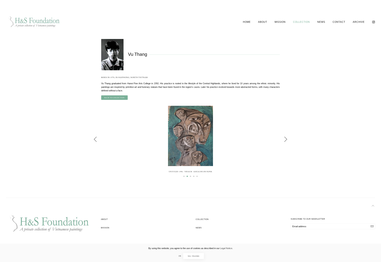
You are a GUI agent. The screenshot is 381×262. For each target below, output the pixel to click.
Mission (280, 22)
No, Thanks (193, 256)
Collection (301, 22)
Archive (359, 22)
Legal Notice (226, 248)
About (262, 22)
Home (247, 22)
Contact (339, 22)
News (321, 22)
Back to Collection (114, 98)
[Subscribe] (372, 226)
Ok (180, 256)
